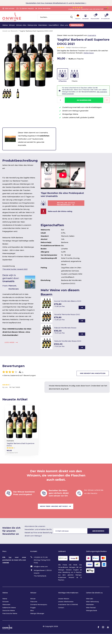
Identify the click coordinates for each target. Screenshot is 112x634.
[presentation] (53, 60)
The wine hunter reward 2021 (15, 269)
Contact (61, 607)
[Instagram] (103, 627)
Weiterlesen (88, 53)
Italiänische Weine (9, 607)
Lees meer (10, 342)
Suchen (71, 17)
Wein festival (90, 607)
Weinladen (90, 604)
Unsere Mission (63, 598)
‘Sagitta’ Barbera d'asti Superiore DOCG (20, 444)
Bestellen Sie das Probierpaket (66, 203)
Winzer (12, 25)
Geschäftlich (53, 25)
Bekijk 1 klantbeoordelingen (76, 47)
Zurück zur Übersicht (10, 31)
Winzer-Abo (21, 25)
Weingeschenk (91, 610)
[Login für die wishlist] (107, 100)
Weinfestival (76, 25)
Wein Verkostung (92, 601)
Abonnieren (98, 531)
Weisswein (6, 604)
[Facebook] (98, 627)
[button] (6, 93)
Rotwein (5, 601)
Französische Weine (9, 613)
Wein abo (89, 598)
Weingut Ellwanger (37, 613)
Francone (33, 601)
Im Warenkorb (84, 100)
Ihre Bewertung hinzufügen (92, 373)
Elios (32, 610)
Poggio (33, 607)
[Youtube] (108, 627)
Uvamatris (92, 35)
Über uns (64, 25)
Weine (5, 25)
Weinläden (42, 25)
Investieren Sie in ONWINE (68, 604)
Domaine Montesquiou (38, 604)
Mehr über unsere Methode (54, 506)
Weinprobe (32, 25)
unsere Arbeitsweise (65, 601)
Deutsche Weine (8, 610)
